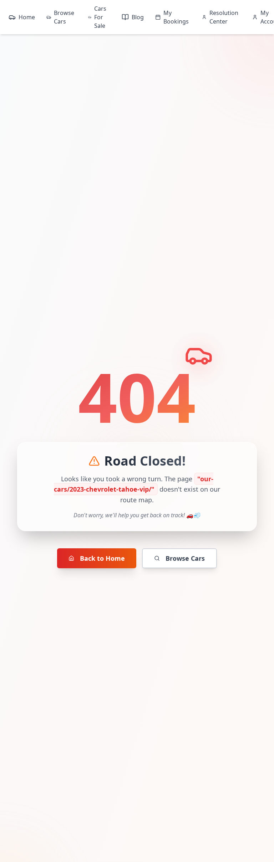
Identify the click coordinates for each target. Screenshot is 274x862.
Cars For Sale (100, 17)
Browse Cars (64, 17)
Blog (138, 17)
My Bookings (176, 17)
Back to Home (102, 558)
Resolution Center (223, 17)
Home (27, 17)
